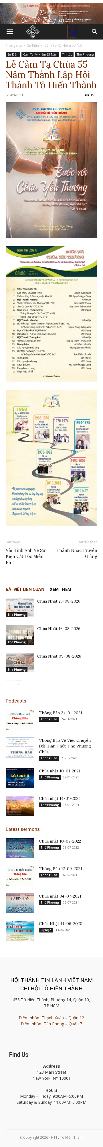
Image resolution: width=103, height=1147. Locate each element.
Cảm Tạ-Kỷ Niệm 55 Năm (64, 45)
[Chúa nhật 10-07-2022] (20, 848)
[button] (10, 32)
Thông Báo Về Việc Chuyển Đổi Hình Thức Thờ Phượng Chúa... (65, 746)
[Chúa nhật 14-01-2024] (20, 806)
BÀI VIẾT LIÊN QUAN (25, 589)
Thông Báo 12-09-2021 (60, 868)
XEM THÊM (60, 589)
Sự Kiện (33, 45)
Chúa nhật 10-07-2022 (60, 841)
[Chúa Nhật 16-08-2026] (20, 635)
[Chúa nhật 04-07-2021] (20, 903)
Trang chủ (14, 45)
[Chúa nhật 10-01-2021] (20, 778)
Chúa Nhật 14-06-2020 (60, 923)
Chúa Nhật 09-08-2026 (59, 656)
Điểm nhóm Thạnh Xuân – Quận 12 (51, 1017)
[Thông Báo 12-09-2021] (20, 876)
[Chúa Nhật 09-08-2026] (20, 662)
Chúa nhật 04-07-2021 (60, 896)
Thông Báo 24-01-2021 (60, 712)
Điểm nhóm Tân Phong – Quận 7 (51, 1023)
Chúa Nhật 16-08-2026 (58, 628)
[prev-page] (9, 683)
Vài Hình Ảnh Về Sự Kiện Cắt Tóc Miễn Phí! (25, 556)
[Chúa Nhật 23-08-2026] (20, 607)
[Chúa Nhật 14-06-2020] (20, 931)
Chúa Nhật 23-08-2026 (58, 601)
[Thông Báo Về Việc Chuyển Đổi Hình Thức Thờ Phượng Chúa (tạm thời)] (20, 747)
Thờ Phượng (85, 54)
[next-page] (18, 683)
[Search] (95, 32)
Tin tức (67, 54)
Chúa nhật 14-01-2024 (60, 798)
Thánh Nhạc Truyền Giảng (77, 553)
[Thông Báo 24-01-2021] (20, 720)
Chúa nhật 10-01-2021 (59, 771)
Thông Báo (49, 719)
